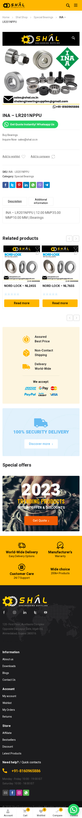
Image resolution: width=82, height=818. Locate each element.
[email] (5, 793)
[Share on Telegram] (47, 185)
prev (69, 239)
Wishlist (41, 812)
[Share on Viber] (40, 185)
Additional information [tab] (41, 201)
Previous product (70, 318)
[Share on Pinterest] (19, 185)
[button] (73, 38)
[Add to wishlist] (23, 157)
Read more (22, 303)
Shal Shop (22, 17)
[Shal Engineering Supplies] (13, 5)
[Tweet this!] (12, 185)
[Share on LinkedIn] (26, 185)
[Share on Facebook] (5, 185)
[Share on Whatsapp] (33, 185)
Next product (76, 318)
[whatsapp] (26, 793)
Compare (57, 812)
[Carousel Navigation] (72, 239)
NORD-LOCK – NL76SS (58, 286)
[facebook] (4, 612)
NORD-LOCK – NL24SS (20, 286)
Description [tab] (15, 201)
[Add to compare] (53, 157)
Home (6, 17)
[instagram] (14, 612)
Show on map (10, 641)
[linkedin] (25, 612)
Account (8, 815)
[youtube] (46, 612)
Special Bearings (43, 17)
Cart (26, 812)
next (76, 239)
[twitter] (35, 612)
